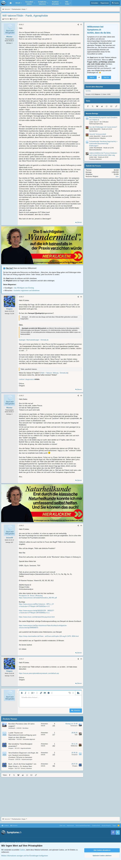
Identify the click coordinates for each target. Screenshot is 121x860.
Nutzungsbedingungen (83, 825)
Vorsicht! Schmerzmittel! (97, 134)
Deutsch (14, 825)
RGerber (7, 19)
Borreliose (25, 728)
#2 (81, 296)
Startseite (10, 3)
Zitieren (79, 222)
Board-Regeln (106, 825)
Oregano (10, 748)
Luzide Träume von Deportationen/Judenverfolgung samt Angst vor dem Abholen (22, 735)
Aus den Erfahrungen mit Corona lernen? (103, 127)
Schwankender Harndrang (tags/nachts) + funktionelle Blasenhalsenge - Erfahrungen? (103, 144)
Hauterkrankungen (27, 759)
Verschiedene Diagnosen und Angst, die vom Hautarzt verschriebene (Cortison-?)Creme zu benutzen (23, 755)
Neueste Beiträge (92, 113)
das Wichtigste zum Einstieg (24, 288)
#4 (81, 525)
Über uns (62, 825)
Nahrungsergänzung (96, 124)
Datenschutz (96, 825)
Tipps (114, 825)
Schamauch (11, 728)
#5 (81, 659)
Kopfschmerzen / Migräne (97, 138)
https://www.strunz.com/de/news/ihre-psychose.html (37, 617)
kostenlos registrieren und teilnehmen (26, 290)
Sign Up (106, 77)
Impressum (70, 825)
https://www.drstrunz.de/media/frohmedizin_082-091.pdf (38, 598)
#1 (81, 24)
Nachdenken (93, 131)
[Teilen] (78, 24)
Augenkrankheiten (26, 748)
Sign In (92, 77)
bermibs (88, 91)
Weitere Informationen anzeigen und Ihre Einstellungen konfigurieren (24, 856)
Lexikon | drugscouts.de (27, 379)
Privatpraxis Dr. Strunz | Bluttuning (31, 595)
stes (117, 176)
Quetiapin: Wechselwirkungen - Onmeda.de (33, 340)
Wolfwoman (74, 745)
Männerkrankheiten (95, 150)
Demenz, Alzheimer (26, 768)
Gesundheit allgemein (29, 739)
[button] (18, 3)
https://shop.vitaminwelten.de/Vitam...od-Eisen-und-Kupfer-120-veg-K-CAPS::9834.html (49, 636)
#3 (81, 395)
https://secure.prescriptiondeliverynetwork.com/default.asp (39, 673)
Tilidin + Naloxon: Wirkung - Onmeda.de (54, 373)
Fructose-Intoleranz (95, 159)
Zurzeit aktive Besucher (94, 87)
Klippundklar (11, 739)
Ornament (11, 759)
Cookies (6, 825)
